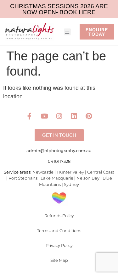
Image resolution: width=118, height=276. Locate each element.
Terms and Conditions (59, 230)
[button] (67, 32)
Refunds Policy (59, 215)
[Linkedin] (74, 116)
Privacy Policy (59, 245)
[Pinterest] (88, 116)
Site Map (59, 260)
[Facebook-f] (29, 116)
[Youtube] (44, 116)
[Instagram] (59, 116)
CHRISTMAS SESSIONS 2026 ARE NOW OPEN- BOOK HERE (59, 9)
